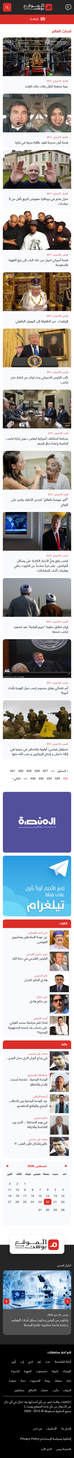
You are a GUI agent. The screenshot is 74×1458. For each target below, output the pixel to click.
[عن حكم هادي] (59, 1004)
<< (53, 770)
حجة (23, 1380)
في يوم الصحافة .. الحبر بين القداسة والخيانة (29, 1124)
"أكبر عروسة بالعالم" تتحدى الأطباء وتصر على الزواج (39, 502)
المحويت (35, 1380)
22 (47, 1201)
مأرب (56, 1389)
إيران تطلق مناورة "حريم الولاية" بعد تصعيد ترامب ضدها (41, 629)
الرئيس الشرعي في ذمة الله (30, 958)
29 (55, 1209)
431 (12, 770)
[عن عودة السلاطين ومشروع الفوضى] (59, 939)
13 (55, 1195)
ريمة (47, 1380)
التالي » (16, 778)
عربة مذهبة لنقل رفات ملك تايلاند (46, 86)
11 (9, 1189)
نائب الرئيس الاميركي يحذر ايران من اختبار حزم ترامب (39, 379)
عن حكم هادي (38, 1000)
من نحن (37, 1428)
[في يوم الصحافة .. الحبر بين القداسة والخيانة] (59, 1125)
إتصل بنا (66, 1428)
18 (17, 1195)
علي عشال (42, 996)
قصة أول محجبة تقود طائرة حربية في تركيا (41, 142)
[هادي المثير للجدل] (59, 982)
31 (40, 1209)
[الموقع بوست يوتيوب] (62, 1418)
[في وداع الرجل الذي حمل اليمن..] (59, 1060)
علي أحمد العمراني (37, 932)
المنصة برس (63, 1448)
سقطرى (19, 1389)
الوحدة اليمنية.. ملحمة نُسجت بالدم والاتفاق (28, 1081)
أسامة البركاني (40, 1096)
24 (32, 1201)
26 (17, 1201)
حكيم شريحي (40, 1117)
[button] (67, 1301)
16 (32, 1195)
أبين (13, 1361)
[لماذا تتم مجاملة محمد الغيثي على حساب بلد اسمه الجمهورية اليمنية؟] (59, 1025)
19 (9, 1195)
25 (25, 1201)
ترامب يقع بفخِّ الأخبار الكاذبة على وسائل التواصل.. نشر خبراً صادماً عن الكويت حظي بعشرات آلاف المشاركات (41, 565)
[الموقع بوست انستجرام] (58, 1418)
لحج (30, 1361)
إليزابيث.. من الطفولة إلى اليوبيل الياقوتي (42, 320)
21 (55, 1201)
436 (32, 778)
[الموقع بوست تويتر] (65, 1418)
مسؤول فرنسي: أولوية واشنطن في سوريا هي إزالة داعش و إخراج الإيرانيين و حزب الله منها (39, 751)
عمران (44, 1389)
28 (63, 1209)
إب (22, 1361)
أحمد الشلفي (40, 1018)
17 (25, 1195)
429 (28, 770)
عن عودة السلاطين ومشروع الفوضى (29, 939)
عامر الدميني (41, 975)
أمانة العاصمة (63, 1361)
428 (37, 770)
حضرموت (41, 1370)
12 (63, 1195)
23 (40, 1201)
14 (47, 1195)
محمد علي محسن (38, 1053)
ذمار (68, 1380)
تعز (39, 1361)
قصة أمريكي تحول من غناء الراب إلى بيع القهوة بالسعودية (38, 262)
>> (25, 778)
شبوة (55, 1370)
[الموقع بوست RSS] (54, 1418)
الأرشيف (51, 1428)
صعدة (12, 1380)
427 (45, 770)
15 (40, 1195)
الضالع (32, 1389)
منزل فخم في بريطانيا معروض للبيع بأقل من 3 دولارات (38, 201)
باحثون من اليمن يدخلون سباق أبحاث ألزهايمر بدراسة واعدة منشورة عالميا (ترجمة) (39, 1322)
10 (17, 1189)
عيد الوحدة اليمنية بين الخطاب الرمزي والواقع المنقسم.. (28, 1103)
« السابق (63, 770)
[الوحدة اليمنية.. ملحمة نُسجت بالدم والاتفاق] (59, 1082)
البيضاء (67, 1370)
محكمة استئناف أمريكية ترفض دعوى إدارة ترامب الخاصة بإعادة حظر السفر (37, 440)
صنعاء (58, 1380)
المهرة (27, 1370)
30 (47, 1209)
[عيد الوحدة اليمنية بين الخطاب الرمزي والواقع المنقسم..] (59, 1103)
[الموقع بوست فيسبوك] (69, 1418)
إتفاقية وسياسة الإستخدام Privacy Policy (45, 1438)
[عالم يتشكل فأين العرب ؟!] (59, 1146)
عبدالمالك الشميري (37, 1075)
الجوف (67, 1389)
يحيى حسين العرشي (37, 954)
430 (20, 770)
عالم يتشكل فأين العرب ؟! (30, 1143)
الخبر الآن (46, 1448)
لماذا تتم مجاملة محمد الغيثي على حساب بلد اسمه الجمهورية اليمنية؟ (27, 1027)
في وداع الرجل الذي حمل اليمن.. (27, 1057)
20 (63, 1201)
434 (49, 778)
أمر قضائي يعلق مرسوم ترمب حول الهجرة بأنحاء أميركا (38, 690)
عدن (48, 1361)
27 (9, 1201)
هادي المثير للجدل (35, 979)
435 (41, 778)
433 (57, 778)
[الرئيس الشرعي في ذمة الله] (59, 961)
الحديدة (15, 1370)
